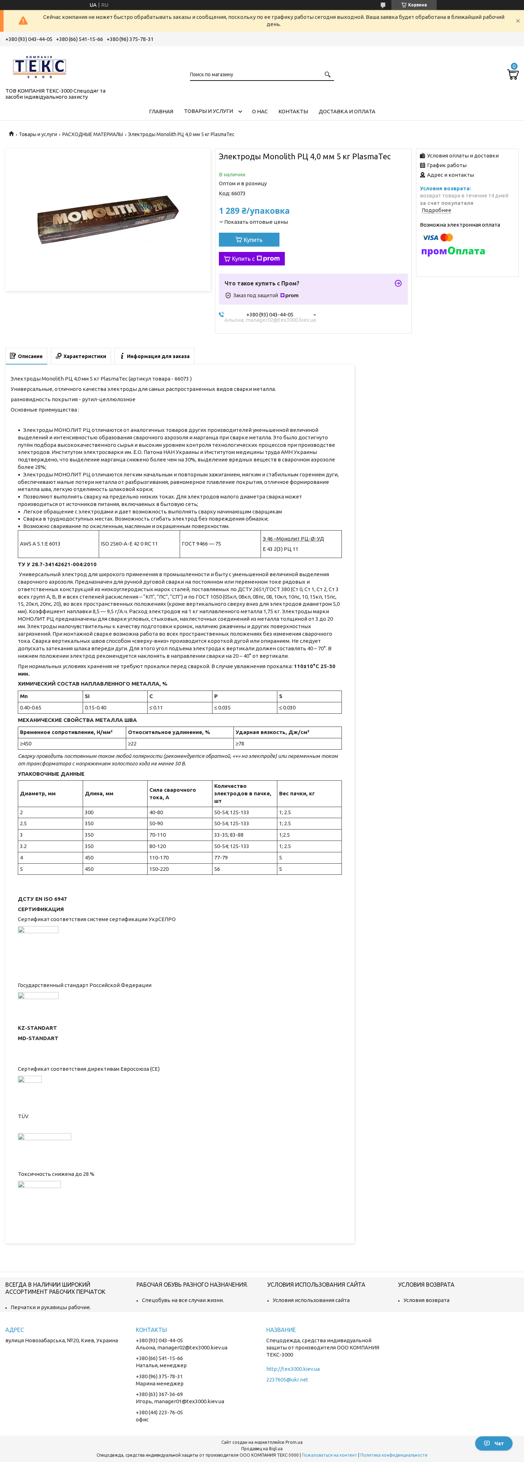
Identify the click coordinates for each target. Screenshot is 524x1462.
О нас (260, 111)
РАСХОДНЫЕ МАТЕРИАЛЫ (92, 134)
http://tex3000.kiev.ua (293, 1369)
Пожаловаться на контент (329, 1455)
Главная (161, 111)
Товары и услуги (208, 111)
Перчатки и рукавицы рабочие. (51, 1307)
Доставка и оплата (347, 111)
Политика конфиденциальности (393, 1455)
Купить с (243, 258)
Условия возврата (426, 1300)
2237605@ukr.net (287, 1379)
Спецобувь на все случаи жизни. (183, 1300)
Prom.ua (294, 1442)
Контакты (293, 111)
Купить (253, 240)
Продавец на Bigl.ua (262, 1448)
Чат (499, 1443)
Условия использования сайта (311, 1300)
